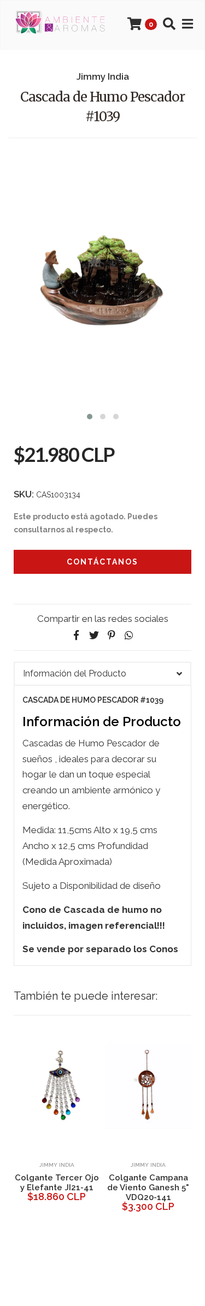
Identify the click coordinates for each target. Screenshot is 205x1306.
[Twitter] (94, 635)
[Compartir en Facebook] (76, 635)
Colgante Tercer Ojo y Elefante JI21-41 (57, 1182)
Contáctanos (102, 561)
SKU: (24, 494)
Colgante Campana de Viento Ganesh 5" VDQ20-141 (148, 1187)
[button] (89, 415)
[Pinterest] (111, 635)
